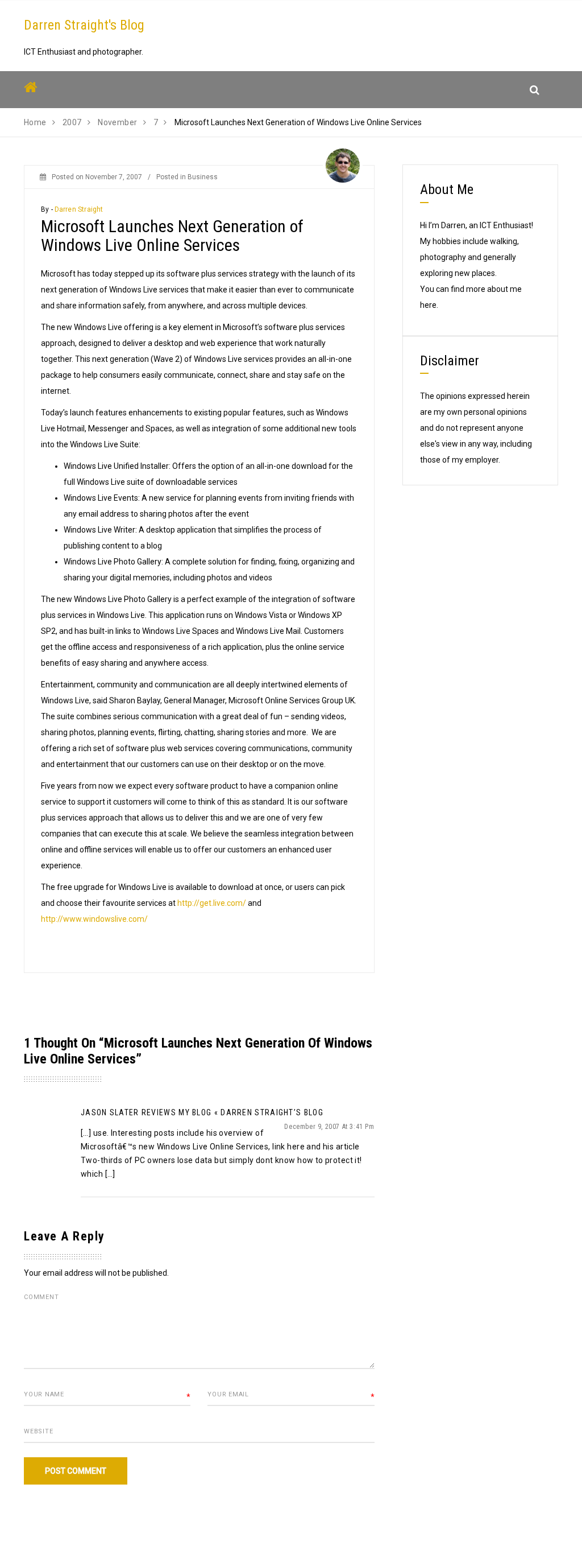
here (428, 305)
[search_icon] (534, 89)
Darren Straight (79, 209)
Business (203, 177)
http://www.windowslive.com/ (94, 919)
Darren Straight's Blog (84, 25)
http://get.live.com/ (211, 903)
